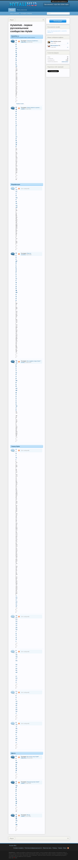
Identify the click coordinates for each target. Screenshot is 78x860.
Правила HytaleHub (20, 103)
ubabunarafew (65, 61)
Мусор (28, 814)
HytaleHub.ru (15, 36)
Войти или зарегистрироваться (59, 1)
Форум (12, 10)
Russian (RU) (12, 845)
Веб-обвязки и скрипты (16, 732)
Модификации (15, 184)
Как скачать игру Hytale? (33, 756)
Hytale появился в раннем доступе (35, 107)
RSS (19, 41)
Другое (13, 753)
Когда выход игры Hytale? (33, 781)
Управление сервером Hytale (16, 601)
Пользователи (22, 10)
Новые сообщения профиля (55, 37)
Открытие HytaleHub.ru (32, 40)
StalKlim (23, 109)
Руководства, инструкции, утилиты (16, 666)
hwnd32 (23, 362)
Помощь (54, 848)
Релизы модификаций (16, 197)
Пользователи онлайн (53, 27)
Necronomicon (54, 45)
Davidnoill (23, 254)
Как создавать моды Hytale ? (34, 361)
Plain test (29, 253)
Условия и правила (18, 848)
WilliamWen (23, 42)
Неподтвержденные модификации (16, 276)
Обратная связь (47, 848)
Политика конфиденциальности (33, 848)
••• (67, 43)
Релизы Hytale (16, 764)
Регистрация (58, 21)
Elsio (52, 41)
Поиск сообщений (14, 13)
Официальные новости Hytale (16, 127)
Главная (60, 848)
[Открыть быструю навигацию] (43, 19)
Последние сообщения (26, 13)
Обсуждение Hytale (16, 793)
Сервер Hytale (15, 446)
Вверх (64, 848)
